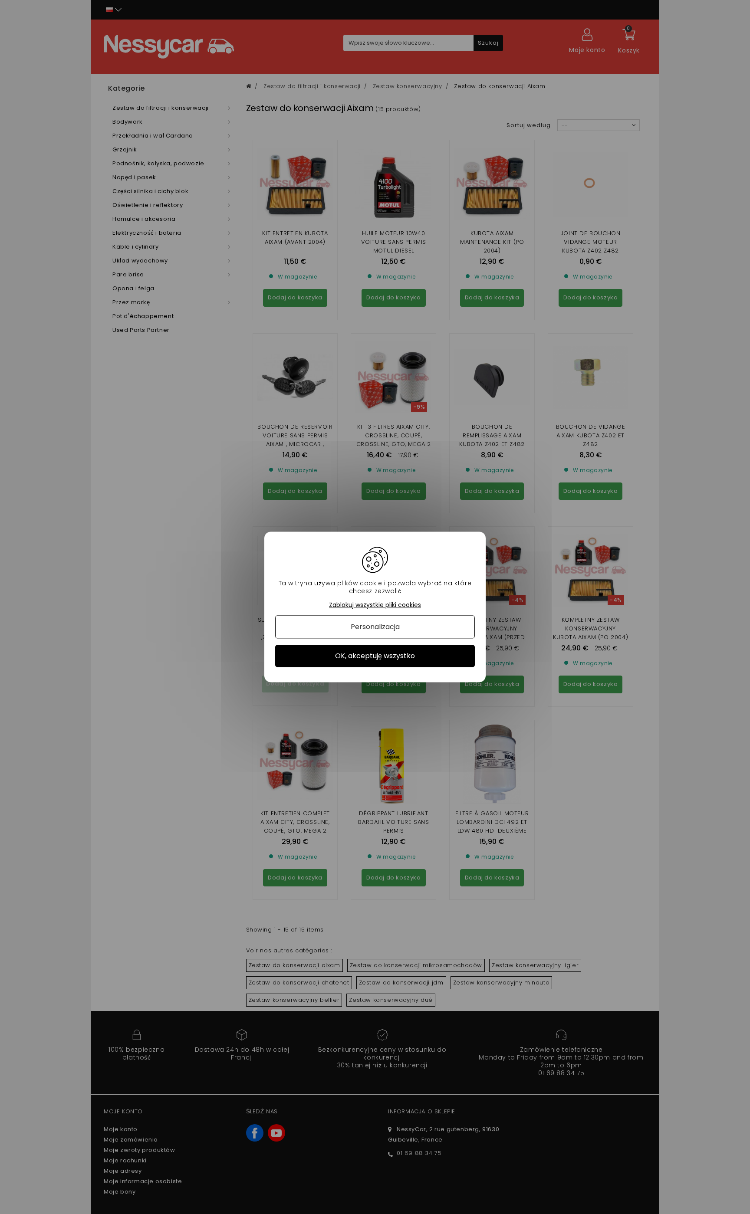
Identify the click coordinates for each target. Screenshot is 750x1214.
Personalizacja (375, 627)
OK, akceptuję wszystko (375, 656)
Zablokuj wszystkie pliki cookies (375, 605)
